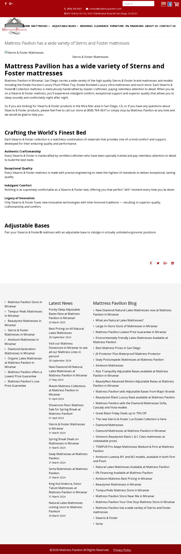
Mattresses (39, 26)
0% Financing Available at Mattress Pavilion (124, 473)
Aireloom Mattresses (109, 365)
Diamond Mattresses (109, 425)
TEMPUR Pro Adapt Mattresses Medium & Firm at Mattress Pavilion (133, 449)
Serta (99, 524)
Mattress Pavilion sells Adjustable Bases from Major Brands (135, 391)
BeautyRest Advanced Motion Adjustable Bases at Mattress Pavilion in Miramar (133, 383)
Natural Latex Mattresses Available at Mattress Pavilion (132, 467)
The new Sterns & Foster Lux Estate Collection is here (131, 419)
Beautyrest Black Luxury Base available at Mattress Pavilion (135, 397)
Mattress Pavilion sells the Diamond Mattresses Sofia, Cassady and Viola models (130, 405)
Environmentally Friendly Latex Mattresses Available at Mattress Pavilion (130, 340)
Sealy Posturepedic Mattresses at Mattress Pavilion (130, 360)
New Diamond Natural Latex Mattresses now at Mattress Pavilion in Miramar (132, 312)
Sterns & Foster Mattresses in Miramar (20, 332)
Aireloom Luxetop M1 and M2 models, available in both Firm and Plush (134, 459)
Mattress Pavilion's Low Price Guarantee (22, 383)
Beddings (86, 26)
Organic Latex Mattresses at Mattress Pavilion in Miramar (23, 362)
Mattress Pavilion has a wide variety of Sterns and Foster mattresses (132, 510)
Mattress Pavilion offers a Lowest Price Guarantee (23, 374)
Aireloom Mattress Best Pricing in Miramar (124, 479)
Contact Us (167, 26)
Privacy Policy (122, 550)
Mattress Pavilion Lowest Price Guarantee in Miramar (131, 332)
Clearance (101, 26)
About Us (151, 26)
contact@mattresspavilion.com (105, 8)
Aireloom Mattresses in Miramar (22, 342)
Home (26, 26)
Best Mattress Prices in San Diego (118, 348)
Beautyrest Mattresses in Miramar (23, 323)
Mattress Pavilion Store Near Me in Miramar (125, 496)
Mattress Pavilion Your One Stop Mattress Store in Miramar (135, 502)
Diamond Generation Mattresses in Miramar (20, 351)
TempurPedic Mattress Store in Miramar (122, 490)
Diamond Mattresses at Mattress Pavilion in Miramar (131, 431)
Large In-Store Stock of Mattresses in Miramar (127, 326)
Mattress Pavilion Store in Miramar (23, 304)
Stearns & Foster (107, 518)
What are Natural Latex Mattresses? (120, 320)
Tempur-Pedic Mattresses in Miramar (23, 313)
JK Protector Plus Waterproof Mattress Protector (128, 354)
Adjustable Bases (64, 26)
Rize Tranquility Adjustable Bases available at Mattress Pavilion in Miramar (130, 373)
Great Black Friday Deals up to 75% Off (121, 413)
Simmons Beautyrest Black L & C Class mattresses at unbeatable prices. (129, 439)
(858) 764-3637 (74, 8)
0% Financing (134, 26)
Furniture (117, 26)
